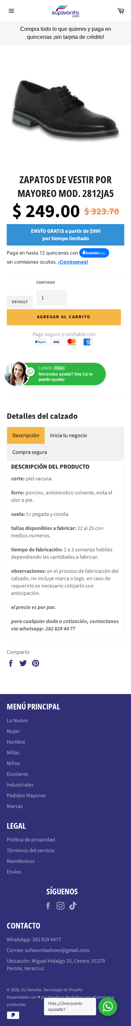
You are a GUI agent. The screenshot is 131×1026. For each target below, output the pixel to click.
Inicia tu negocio (68, 427)
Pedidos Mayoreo (26, 788)
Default (20, 294)
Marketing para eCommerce (90, 989)
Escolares (17, 766)
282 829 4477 (46, 932)
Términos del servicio (31, 842)
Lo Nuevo (17, 712)
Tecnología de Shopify (62, 982)
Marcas (15, 798)
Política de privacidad (31, 832)
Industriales (20, 777)
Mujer (13, 723)
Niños (13, 755)
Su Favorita (31, 982)
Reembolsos (21, 853)
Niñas (13, 745)
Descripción (25, 427)
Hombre (16, 734)
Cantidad (45, 274)
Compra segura (29, 444)
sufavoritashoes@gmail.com (57, 942)
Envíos (14, 864)
